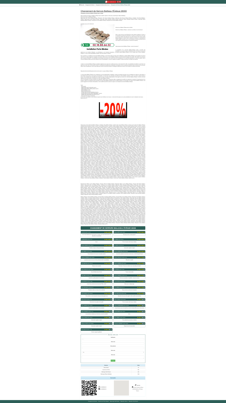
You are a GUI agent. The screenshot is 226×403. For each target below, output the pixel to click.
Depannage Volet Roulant (114, 401)
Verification (113, 337)
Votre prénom (113, 346)
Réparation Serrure (124, 401)
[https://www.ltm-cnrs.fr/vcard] (89, 388)
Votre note (113, 350)
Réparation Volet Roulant (133, 401)
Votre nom (113, 341)
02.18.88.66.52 (112, 2)
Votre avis (113, 354)
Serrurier (138, 385)
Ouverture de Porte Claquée (103, 401)
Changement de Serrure (92, 401)
